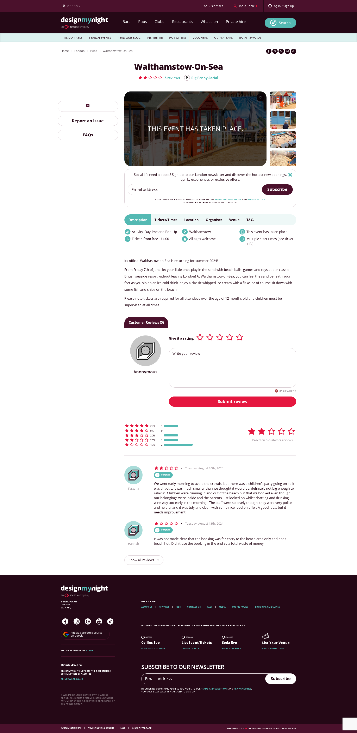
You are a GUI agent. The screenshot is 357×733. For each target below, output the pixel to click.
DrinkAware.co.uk (72, 679)
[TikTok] (110, 621)
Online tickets (190, 648)
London (79, 51)
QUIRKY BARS (223, 38)
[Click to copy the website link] (293, 51)
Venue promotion (273, 648)
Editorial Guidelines (267, 606)
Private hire (236, 21)
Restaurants (182, 21)
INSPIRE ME (155, 38)
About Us (147, 606)
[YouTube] (99, 621)
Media (222, 606)
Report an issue (88, 120)
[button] (159, 77)
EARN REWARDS (250, 38)
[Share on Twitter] (275, 51)
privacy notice (256, 199)
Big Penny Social (204, 78)
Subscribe (277, 189)
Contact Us (194, 606)
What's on (209, 21)
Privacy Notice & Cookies (101, 728)
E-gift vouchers (231, 648)
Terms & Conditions (71, 728)
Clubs (159, 21)
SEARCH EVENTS (100, 38)
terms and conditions (228, 199)
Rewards (164, 606)
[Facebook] (65, 621)
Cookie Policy (240, 606)
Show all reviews (142, 560)
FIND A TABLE (73, 38)
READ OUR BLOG (129, 38)
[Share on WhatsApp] (287, 51)
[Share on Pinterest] (281, 51)
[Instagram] (77, 621)
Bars (126, 21)
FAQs (88, 135)
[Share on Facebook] (268, 51)
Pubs (142, 21)
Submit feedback (142, 728)
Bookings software (153, 648)
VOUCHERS (200, 38)
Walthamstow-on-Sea (118, 51)
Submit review (233, 401)
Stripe (89, 650)
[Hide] (290, 174)
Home (65, 51)
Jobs (178, 606)
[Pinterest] (88, 621)
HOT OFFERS (177, 38)
